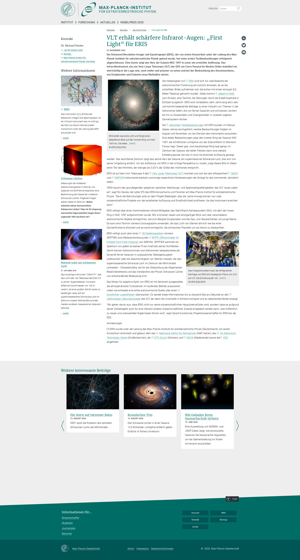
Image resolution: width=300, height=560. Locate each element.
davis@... (68, 54)
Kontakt (195, 520)
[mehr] (132, 143)
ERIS (191, 81)
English (213, 8)
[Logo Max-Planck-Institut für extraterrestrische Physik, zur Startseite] (119, 9)
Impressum (143, 548)
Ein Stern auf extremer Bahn (91, 415)
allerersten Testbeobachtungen (186, 125)
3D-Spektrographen (152, 233)
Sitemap (223, 520)
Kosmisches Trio (140, 415)
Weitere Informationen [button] (78, 70)
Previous (62, 426)
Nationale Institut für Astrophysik (177, 333)
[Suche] (238, 8)
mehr (66, 138)
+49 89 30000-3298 (73, 50)
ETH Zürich (160, 337)
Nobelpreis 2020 (132, 22)
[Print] (243, 52)
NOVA (190, 337)
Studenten (67, 522)
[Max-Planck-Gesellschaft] (66, 548)
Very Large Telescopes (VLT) (167, 173)
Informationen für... (77, 512)
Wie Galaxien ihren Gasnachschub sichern (202, 416)
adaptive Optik (226, 93)
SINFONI (119, 177)
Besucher (67, 533)
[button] (157, 130)
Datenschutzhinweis (162, 548)
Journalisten (68, 528)
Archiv (195, 527)
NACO (234, 173)
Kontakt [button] (67, 39)
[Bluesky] (243, 45)
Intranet (195, 513)
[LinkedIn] (243, 38)
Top (234, 499)
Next (237, 426)
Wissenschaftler (70, 517)
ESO (225, 337)
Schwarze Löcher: (72, 178)
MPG (223, 513)
